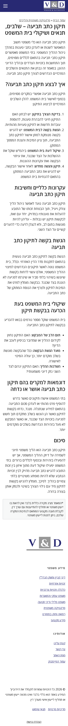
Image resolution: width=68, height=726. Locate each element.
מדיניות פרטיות (56, 709)
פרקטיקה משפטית (54, 608)
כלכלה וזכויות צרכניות (52, 590)
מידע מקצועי (58, 620)
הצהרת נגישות (34, 721)
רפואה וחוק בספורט (53, 614)
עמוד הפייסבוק (56, 661)
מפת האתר (59, 655)
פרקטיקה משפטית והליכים (34, 20)
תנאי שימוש (38, 709)
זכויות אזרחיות (57, 584)
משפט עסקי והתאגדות (52, 596)
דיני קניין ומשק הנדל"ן (52, 577)
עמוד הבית (59, 20)
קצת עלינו (59, 643)
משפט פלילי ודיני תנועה (51, 602)
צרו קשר (60, 649)
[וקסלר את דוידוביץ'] (54, 6)
